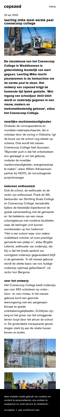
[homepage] (12, 6)
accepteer (9, 409)
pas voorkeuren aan (29, 409)
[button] (52, 6)
